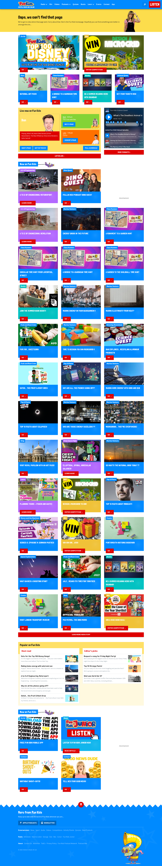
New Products (87, 830)
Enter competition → (95, 70)
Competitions (57, 830)
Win (50, 4)
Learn (90, 4)
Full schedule (91, 148)
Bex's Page (69, 124)
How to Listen (37, 837)
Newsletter (49, 823)
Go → (24, 70)
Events (98, 4)
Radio (43, 4)
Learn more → (28, 203)
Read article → (71, 751)
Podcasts (65, 4)
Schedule (27, 837)
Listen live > (59, 156)
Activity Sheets (68, 830)
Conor (59, 837)
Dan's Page (26, 148)
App (113, 4)
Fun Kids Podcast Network (67, 843)
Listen (154, 4)
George (45, 837)
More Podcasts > (124, 152)
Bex (54, 837)
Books (83, 4)
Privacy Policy (52, 843)
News (32, 830)
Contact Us (28, 843)
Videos (57, 4)
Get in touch (40, 148)
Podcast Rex (82, 843)
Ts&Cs (43, 843)
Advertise (36, 843)
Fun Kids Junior (69, 837)
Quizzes (76, 4)
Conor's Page (70, 140)
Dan (50, 837)
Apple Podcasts (30, 823)
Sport (37, 830)
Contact (107, 4)
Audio (43, 830)
